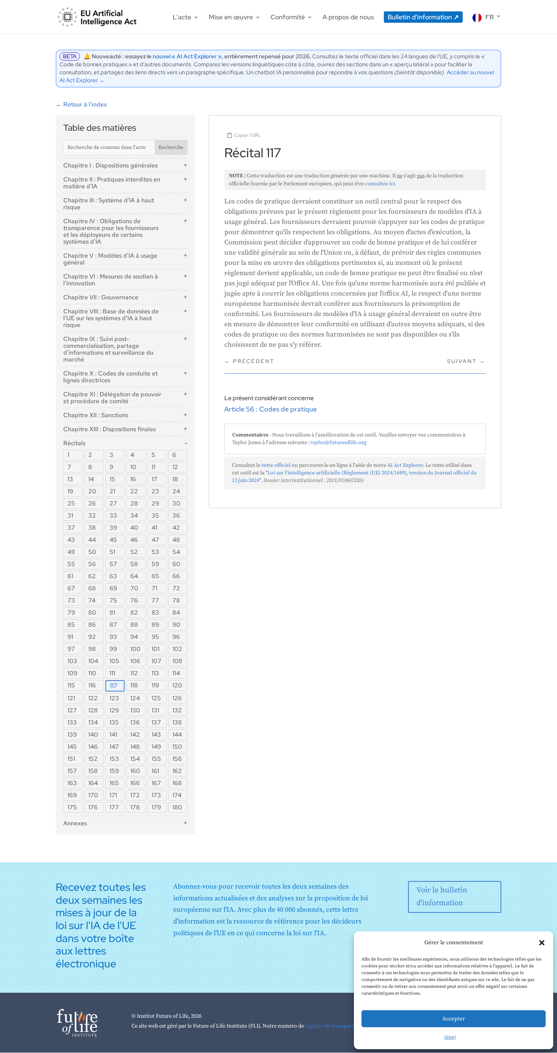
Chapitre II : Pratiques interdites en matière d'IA (111, 182)
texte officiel (276, 465)
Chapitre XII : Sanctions (95, 415)
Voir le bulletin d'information (441, 897)
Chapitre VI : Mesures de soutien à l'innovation (110, 279)
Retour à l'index (81, 104)
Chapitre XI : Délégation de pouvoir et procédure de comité (112, 397)
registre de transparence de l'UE (343, 1026)
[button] (542, 943)
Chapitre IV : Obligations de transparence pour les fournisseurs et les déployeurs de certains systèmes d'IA (110, 231)
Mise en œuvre (231, 17)
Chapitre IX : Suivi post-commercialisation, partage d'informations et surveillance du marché (108, 349)
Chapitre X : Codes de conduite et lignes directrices (110, 376)
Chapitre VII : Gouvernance (100, 297)
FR (489, 17)
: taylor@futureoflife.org (337, 442)
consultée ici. (380, 183)
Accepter (453, 1018)
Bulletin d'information (420, 17)
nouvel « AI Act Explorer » (187, 56)
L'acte (182, 17)
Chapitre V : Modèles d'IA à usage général (110, 259)
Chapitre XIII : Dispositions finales (109, 429)
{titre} (450, 1037)
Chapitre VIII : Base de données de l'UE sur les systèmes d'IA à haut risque (111, 318)
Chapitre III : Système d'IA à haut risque (108, 203)
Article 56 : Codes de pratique (270, 409)
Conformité (288, 17)
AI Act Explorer (405, 465)
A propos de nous (348, 17)
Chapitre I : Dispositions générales (110, 165)
